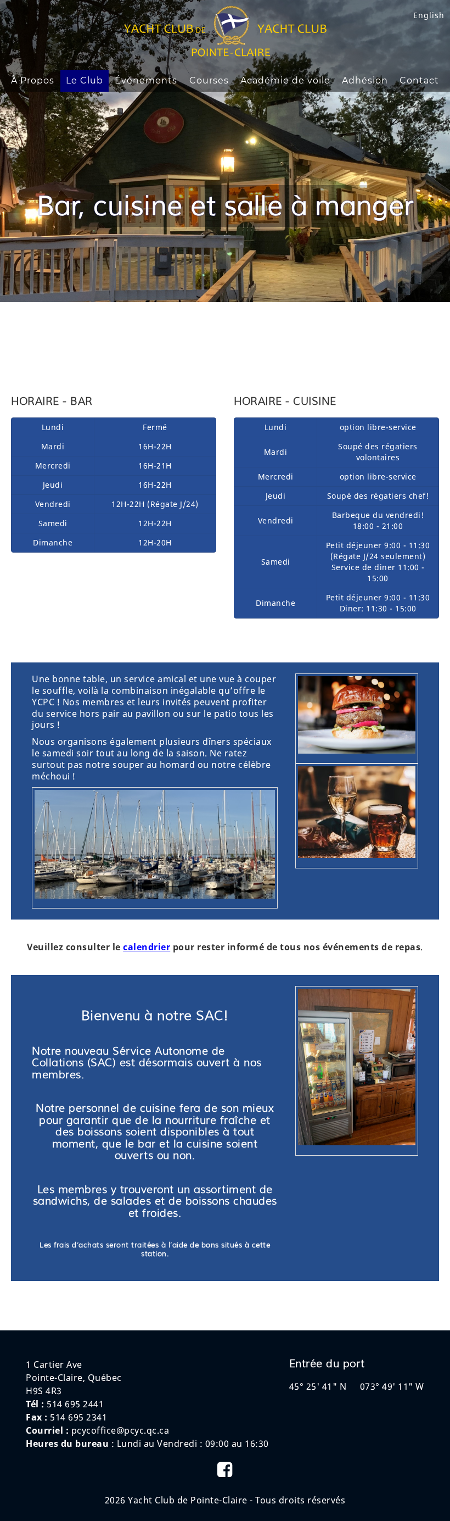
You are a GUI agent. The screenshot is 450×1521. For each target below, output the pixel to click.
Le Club (84, 80)
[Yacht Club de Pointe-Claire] (225, 54)
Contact (419, 80)
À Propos (32, 80)
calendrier (146, 947)
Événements (146, 80)
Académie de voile (285, 80)
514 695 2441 (75, 1404)
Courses (209, 80)
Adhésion (365, 80)
